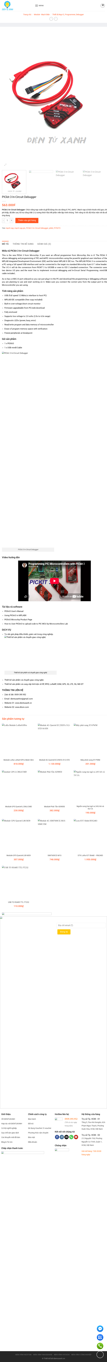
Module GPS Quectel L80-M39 (19, 855)
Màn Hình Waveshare (42, 1355)
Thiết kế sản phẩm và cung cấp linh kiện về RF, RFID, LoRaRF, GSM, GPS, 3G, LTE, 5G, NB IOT (44, 684)
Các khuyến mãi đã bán (10, 1137)
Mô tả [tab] (5, 244)
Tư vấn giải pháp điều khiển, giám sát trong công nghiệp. (28, 634)
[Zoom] (5, 165)
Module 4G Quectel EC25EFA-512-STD (54, 760)
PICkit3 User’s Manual (13, 611)
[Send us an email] (66, 1137)
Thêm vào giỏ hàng (27, 220)
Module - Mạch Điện (42, 14)
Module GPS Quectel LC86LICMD (18, 806)
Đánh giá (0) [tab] (44, 244)
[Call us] (71, 1137)
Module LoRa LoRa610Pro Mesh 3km (19, 760)
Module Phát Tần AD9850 (54, 806)
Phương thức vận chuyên (38, 1133)
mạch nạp (10, 228)
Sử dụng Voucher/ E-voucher (39, 1128)
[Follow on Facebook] (57, 1137)
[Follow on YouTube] (76, 1137)
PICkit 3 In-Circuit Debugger (37, 228)
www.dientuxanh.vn (23, 703)
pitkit (51, 228)
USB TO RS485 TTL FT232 (18, 902)
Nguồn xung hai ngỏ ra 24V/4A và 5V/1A (90, 807)
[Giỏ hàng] (103, 6)
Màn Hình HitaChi (62, 1355)
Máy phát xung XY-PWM (90, 760)
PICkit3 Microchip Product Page (18, 620)
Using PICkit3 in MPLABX (15, 615)
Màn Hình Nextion (23, 1355)
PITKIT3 (57, 228)
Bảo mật (31, 1137)
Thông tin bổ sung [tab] (23, 244)
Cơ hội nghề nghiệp (9, 1128)
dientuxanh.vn (59, 1358)
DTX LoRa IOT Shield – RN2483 (90, 855)
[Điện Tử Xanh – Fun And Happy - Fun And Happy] (17, 5)
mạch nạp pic (19, 228)
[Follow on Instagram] (62, 1137)
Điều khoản (32, 1142)
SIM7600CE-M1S (54, 855)
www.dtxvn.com (22, 707)
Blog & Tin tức (7, 1142)
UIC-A (8, 267)
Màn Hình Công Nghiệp (81, 1355)
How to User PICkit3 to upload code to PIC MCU (25, 624)
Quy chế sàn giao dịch (10, 1133)
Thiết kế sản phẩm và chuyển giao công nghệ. (24, 680)
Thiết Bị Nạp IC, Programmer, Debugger (68, 14)
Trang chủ (27, 14)
